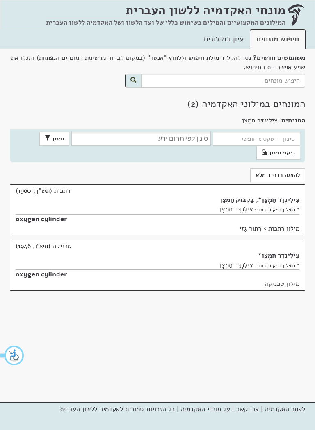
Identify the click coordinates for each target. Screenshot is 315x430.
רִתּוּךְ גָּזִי (250, 228)
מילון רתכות (283, 228)
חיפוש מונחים (277, 39)
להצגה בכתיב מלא (278, 175)
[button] (12, 355)
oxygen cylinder (41, 219)
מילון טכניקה (282, 283)
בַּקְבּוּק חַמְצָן (237, 199)
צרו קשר (247, 409)
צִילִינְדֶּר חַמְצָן (280, 199)
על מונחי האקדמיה (205, 409)
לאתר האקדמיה (285, 409)
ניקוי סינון (281, 152)
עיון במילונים (224, 39)
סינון (57, 139)
